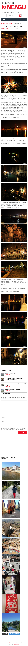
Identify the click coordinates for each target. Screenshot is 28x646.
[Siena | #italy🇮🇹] (11, 546)
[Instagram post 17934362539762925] (11, 603)
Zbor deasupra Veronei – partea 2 (12, 389)
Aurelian (4, 28)
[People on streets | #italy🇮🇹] (11, 584)
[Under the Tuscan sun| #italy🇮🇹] (11, 565)
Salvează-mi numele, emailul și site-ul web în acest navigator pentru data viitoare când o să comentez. (13, 429)
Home (3, 23)
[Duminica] (11, 622)
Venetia (10, 23)
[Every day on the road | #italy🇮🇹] (11, 490)
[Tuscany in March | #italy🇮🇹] (11, 528)
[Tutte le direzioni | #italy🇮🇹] (11, 509)
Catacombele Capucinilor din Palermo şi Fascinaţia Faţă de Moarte (14, 379)
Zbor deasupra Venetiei (10, 373)
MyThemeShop (16, 644)
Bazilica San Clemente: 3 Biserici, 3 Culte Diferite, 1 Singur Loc (16, 384)
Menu (4, 20)
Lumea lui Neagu (10, 642)
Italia (7, 23)
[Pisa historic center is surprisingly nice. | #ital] (11, 471)
